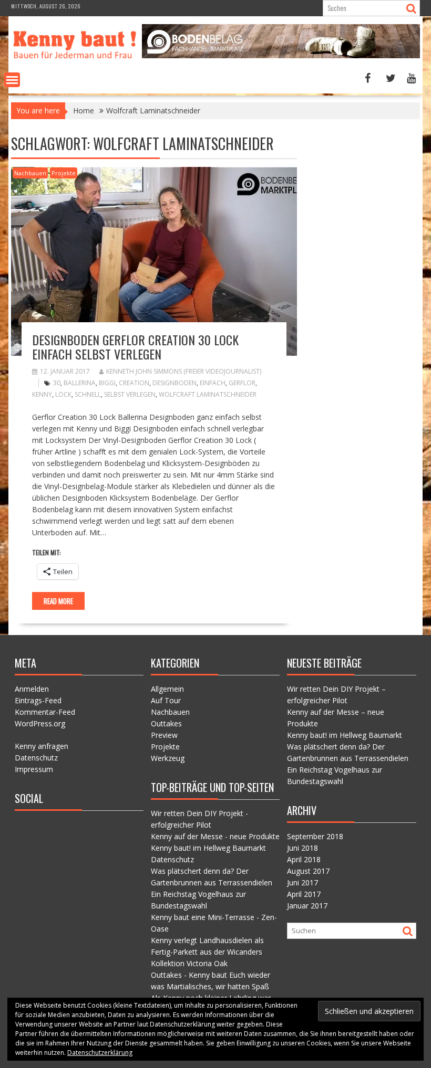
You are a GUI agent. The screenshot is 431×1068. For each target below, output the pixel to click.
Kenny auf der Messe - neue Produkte (215, 836)
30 (56, 382)
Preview (164, 735)
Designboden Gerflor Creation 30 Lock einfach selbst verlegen (135, 346)
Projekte (64, 173)
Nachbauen (30, 173)
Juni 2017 (302, 882)
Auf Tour (166, 700)
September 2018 (315, 836)
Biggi (107, 382)
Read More (58, 601)
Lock (63, 394)
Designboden (174, 382)
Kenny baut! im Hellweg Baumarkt (208, 848)
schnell (88, 394)
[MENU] (12, 79)
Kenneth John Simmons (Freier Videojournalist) (183, 371)
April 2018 (304, 859)
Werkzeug (167, 758)
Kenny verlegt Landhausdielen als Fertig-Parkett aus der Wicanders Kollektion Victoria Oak (207, 951)
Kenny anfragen (41, 746)
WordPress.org (40, 723)
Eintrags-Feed (38, 700)
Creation (134, 382)
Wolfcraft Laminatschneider (207, 394)
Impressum (34, 769)
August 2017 (308, 871)
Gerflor (242, 382)
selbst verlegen (130, 394)
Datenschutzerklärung (99, 1052)
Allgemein (167, 689)
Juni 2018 (302, 848)
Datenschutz (36, 758)
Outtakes (166, 723)
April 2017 (304, 894)
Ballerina (80, 382)
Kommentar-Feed (45, 712)
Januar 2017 (307, 906)
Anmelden (32, 689)
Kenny (42, 394)
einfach (212, 382)
